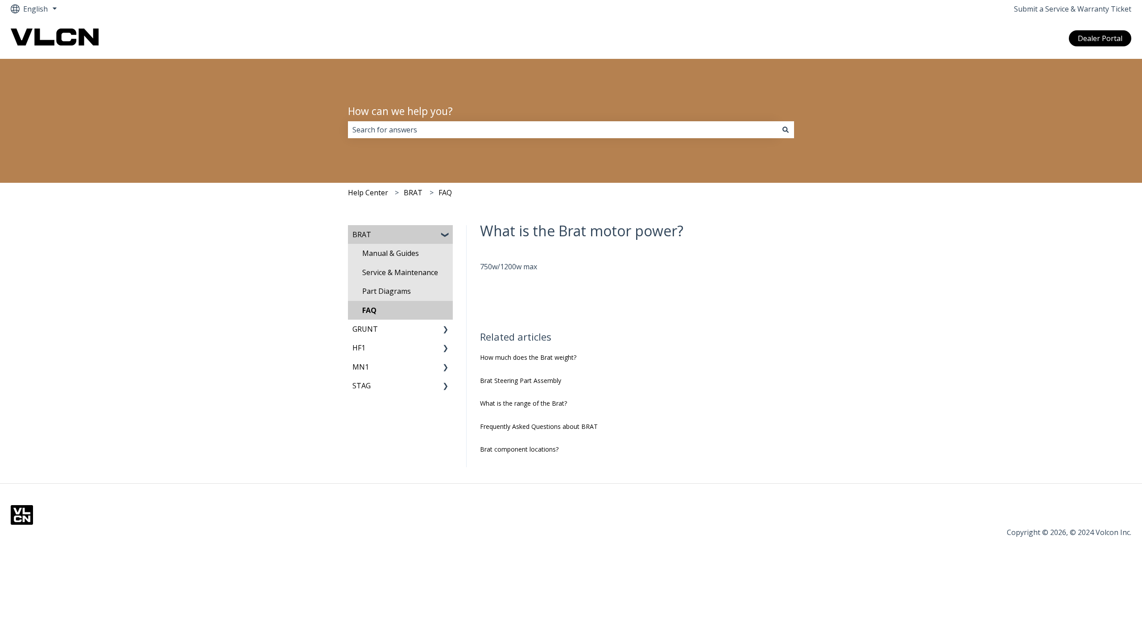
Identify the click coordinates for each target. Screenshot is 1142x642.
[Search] (785, 129)
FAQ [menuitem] (369, 310)
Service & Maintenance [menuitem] (400, 272)
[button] (446, 235)
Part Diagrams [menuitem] (386, 291)
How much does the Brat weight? (528, 357)
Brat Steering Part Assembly (520, 380)
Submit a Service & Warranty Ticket (1072, 9)
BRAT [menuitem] (361, 234)
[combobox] (562, 129)
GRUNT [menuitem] (365, 329)
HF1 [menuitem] (358, 348)
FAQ (445, 193)
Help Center (368, 193)
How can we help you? (400, 111)
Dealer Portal (1100, 38)
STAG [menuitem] (361, 386)
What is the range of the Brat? (523, 403)
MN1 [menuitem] (360, 367)
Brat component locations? (519, 449)
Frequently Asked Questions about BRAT (539, 426)
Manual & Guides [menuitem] (390, 253)
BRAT (413, 193)
